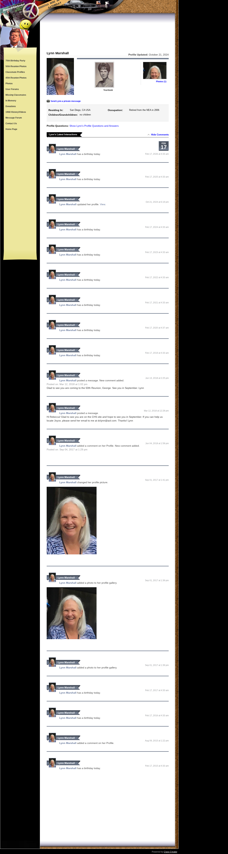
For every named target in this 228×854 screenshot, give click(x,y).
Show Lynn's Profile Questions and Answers (94, 125)
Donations (11, 106)
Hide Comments (160, 134)
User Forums (12, 89)
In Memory (11, 100)
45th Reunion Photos (16, 78)
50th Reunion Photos (16, 66)
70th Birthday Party (15, 60)
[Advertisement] (20, 190)
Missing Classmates (16, 95)
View (102, 204)
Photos (9, 83)
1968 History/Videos (16, 112)
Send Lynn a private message (66, 101)
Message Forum (14, 118)
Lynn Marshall (66, 148)
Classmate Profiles (15, 72)
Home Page (11, 129)
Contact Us (11, 123)
